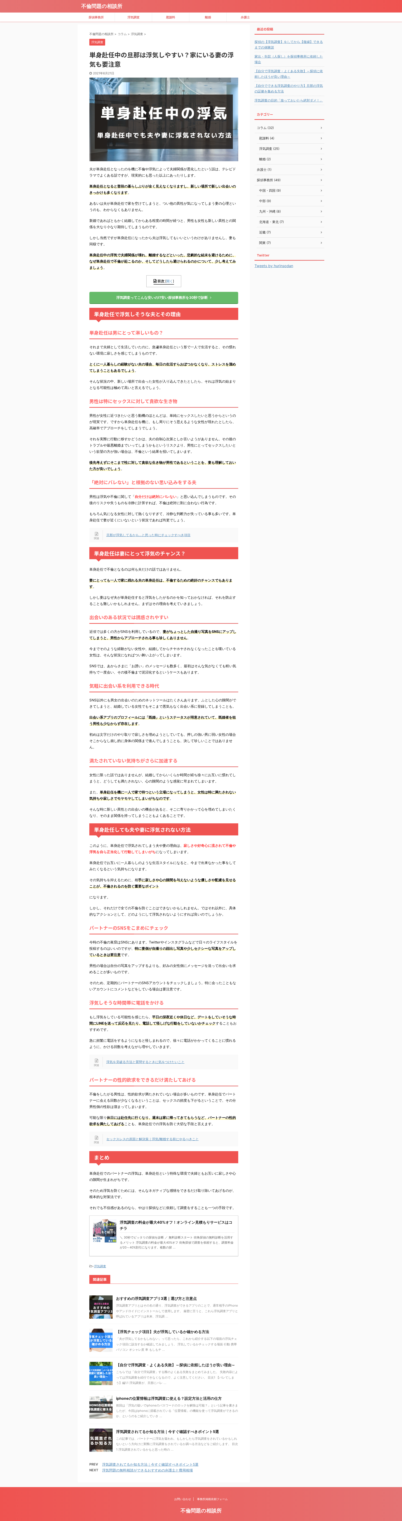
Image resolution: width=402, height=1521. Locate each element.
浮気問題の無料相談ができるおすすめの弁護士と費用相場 (147, 1470)
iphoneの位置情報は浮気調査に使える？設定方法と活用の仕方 (169, 1398)
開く (169, 281)
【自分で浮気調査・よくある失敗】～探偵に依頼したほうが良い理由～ (175, 1365)
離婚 (208, 17)
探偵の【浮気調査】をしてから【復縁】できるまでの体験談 (289, 44)
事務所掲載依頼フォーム (212, 1499)
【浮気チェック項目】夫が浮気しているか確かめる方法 (162, 1331)
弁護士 (245, 17)
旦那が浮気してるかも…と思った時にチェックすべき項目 (148, 535)
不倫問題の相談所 (101, 6)
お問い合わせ (182, 1499)
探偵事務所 (96, 17)
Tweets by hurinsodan (274, 265)
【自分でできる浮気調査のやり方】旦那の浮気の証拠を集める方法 (289, 88)
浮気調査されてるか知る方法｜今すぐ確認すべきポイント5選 (167, 1431)
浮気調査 (133, 17)
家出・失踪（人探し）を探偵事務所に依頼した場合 (289, 59)
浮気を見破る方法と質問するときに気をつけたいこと (145, 1062)
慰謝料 (170, 17)
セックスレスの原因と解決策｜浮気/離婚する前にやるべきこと (152, 1139)
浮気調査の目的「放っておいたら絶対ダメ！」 (289, 100)
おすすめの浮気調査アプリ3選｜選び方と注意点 (156, 1298)
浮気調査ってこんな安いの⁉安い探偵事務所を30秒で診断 (162, 297)
